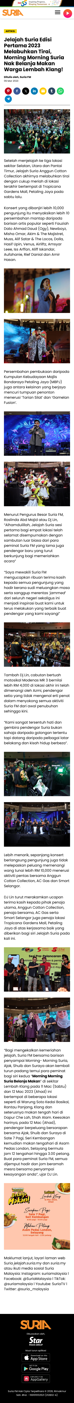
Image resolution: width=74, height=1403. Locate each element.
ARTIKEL (10, 31)
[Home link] (13, 12)
